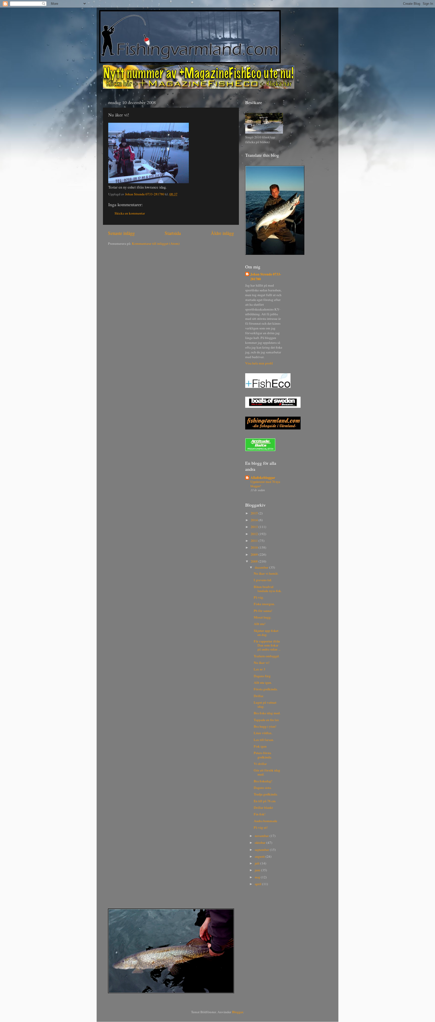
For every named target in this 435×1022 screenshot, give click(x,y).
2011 (255, 540)
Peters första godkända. (263, 755)
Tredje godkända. (266, 794)
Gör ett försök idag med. (267, 772)
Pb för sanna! (263, 610)
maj (258, 877)
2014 (255, 520)
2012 (255, 534)
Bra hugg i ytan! (265, 726)
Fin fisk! (260, 814)
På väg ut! (261, 827)
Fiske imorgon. (264, 604)
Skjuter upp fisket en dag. (266, 632)
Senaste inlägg (121, 233)
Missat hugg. (262, 617)
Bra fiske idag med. (267, 713)
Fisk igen (260, 746)
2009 (255, 554)
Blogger (237, 1012)
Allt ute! (260, 624)
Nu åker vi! (262, 662)
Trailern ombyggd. (266, 656)
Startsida (173, 233)
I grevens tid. (263, 580)
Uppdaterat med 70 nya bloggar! (265, 483)
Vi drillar (260, 763)
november (262, 835)
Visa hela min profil (259, 363)
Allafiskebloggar (262, 477)
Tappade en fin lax (266, 720)
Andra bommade (265, 821)
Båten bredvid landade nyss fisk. (268, 588)
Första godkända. (266, 689)
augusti (260, 856)
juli (257, 863)
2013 (255, 526)
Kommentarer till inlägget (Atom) (156, 243)
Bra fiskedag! (263, 781)
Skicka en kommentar (130, 213)
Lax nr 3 (259, 669)
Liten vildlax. (263, 733)
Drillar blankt (263, 807)
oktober (260, 842)
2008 (255, 561)
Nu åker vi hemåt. (266, 573)
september (262, 849)
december (262, 567)
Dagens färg (262, 676)
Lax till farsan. (264, 739)
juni (258, 870)
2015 (255, 513)
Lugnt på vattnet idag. (265, 704)
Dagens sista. (263, 787)
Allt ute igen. (263, 682)
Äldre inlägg (222, 233)
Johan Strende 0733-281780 (265, 277)
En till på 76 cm (265, 801)
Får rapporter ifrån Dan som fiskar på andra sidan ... (267, 645)
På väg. (259, 597)
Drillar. (259, 696)
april (258, 884)
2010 (255, 547)
